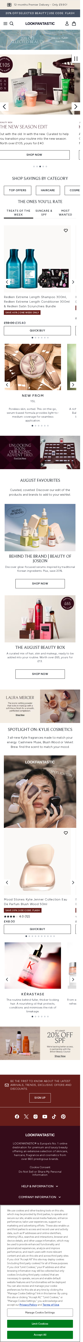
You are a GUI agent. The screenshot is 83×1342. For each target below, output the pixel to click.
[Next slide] (76, 106)
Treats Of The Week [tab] (18, 212)
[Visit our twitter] (26, 1116)
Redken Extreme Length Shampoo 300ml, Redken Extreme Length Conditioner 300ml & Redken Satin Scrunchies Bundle (37, 301)
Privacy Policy (28, 1304)
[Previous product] (7, 882)
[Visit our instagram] (35, 1116)
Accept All (40, 1334)
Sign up (40, 1097)
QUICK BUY (37, 330)
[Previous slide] (4, 106)
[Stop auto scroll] (76, 58)
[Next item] (73, 282)
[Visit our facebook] (17, 1116)
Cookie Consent (40, 1167)
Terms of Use (50, 1304)
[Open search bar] (11, 23)
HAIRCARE (48, 190)
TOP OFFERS (17, 190)
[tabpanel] (40, 281)
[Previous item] (7, 282)
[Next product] (73, 882)
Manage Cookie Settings (40, 1312)
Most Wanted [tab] (65, 212)
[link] (67, 23)
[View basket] (74, 23)
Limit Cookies (40, 1323)
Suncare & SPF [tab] (44, 212)
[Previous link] (7, 385)
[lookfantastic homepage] (40, 23)
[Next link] (73, 385)
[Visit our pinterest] (63, 1116)
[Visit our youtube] (44, 1116)
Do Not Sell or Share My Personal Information (40, 1173)
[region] (40, 1273)
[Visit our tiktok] (54, 1116)
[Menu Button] (4, 23)
